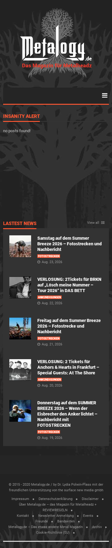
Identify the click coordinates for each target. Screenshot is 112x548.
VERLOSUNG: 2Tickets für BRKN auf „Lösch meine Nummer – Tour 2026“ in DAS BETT (69, 285)
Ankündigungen (49, 297)
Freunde (41, 521)
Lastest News (19, 223)
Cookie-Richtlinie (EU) (53, 533)
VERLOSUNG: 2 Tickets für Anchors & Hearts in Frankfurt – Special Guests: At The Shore (68, 367)
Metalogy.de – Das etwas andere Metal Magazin (45, 527)
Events (88, 516)
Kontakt (23, 516)
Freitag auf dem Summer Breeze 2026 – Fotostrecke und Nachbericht (69, 326)
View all (93, 223)
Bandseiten (66, 521)
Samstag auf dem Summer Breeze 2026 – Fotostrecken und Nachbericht (69, 244)
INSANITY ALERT (21, 116)
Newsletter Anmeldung (56, 516)
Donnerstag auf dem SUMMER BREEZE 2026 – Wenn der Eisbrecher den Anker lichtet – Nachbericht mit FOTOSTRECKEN (67, 414)
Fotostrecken (48, 256)
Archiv (97, 527)
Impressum (20, 499)
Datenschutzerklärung (55, 499)
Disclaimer (90, 499)
